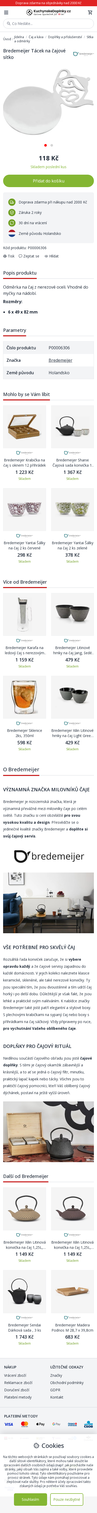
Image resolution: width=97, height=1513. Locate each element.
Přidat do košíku (48, 181)
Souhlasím (30, 1499)
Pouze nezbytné (66, 1499)
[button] (45, 143)
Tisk (11, 256)
